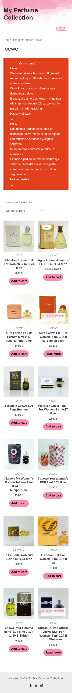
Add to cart (19, 281)
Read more (53, 353)
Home (7, 39)
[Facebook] (30, 685)
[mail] (41, 685)
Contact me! (27, 63)
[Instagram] (36, 685)
